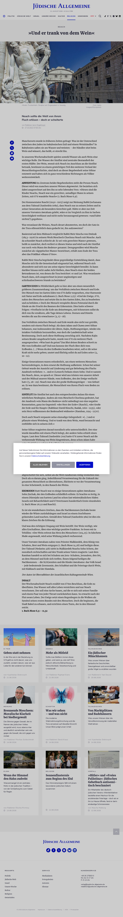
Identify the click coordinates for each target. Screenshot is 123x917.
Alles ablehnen (40, 465)
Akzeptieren (84, 465)
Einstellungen (63, 465)
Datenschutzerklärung (40, 456)
